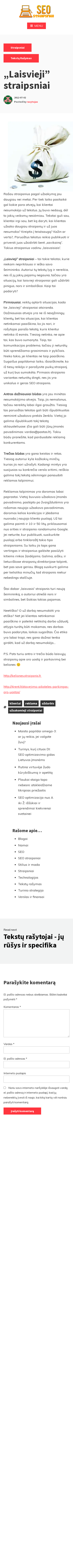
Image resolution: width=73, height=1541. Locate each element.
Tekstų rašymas (21, 58)
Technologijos (28, 877)
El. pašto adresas (15, 1058)
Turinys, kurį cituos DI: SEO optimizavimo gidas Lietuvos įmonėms (36, 754)
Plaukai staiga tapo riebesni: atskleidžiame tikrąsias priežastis (35, 785)
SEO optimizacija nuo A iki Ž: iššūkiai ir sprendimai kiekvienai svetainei (35, 806)
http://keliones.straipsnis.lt (23, 676)
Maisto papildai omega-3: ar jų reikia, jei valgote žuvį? (37, 736)
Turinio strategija (31, 890)
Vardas (9, 1044)
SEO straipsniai (29, 858)
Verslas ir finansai (31, 897)
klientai (15, 703)
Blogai (23, 839)
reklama (31, 703)
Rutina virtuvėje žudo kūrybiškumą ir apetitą (35, 770)
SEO (21, 852)
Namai (23, 845)
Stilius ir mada (29, 865)
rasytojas (32, 101)
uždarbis (48, 703)
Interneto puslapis (15, 1073)
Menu (38, 25)
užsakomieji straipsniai (26, 710)
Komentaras (12, 1007)
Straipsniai (17, 47)
